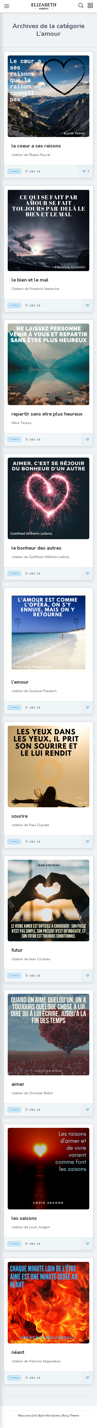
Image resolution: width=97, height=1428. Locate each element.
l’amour (20, 682)
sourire (19, 816)
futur (17, 950)
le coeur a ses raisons (36, 146)
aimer (17, 1084)
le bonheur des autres (36, 548)
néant (17, 1352)
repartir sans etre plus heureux (47, 414)
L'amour (14, 171)
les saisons (24, 1218)
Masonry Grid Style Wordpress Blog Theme (48, 1416)
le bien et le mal (29, 280)
